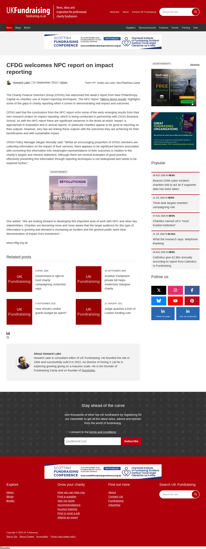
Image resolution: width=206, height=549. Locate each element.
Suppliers (131, 27)
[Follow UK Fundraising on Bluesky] (158, 300)
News (9, 27)
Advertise (114, 12)
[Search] (196, 12)
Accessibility (42, 536)
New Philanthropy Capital (128, 82)
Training (186, 27)
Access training (67, 509)
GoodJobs (88, 370)
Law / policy (110, 82)
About (126, 12)
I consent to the (92, 432)
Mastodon (5, 547)
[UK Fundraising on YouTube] (175, 300)
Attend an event (67, 517)
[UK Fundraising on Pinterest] (192, 300)
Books (27, 27)
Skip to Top (11, 536)
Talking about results (113, 99)
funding (100, 82)
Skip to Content (26, 536)
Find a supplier (66, 496)
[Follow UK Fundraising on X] (158, 290)
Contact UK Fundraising (144, 12)
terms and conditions (102, 432)
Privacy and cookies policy (63, 536)
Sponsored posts (147, 27)
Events (175, 27)
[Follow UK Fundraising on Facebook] (192, 290)
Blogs (18, 27)
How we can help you (71, 492)
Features (163, 27)
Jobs (195, 27)
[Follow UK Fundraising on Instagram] (175, 290)
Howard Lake (21, 82)
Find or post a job (68, 513)
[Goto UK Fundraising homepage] (46, 12)
